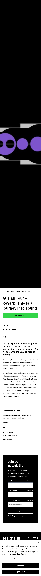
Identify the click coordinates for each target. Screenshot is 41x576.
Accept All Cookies (20, 572)
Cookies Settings (20, 559)
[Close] (38, 542)
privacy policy (17, 518)
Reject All (20, 565)
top (34, 538)
